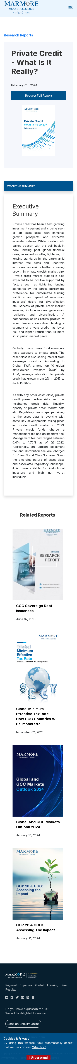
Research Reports (18, 35)
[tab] (38, 186)
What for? (39, 1047)
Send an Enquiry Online (23, 1024)
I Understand (38, 1057)
